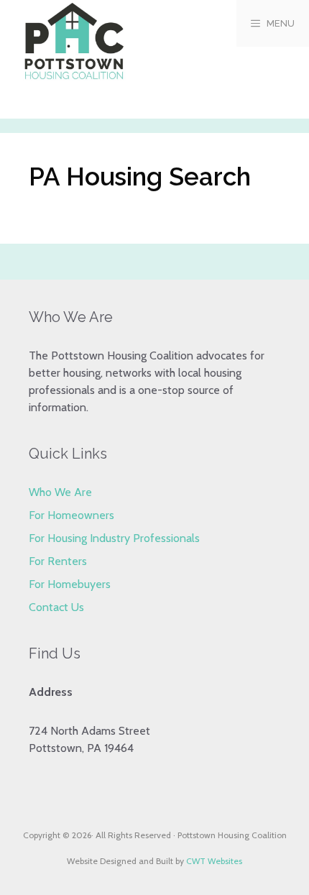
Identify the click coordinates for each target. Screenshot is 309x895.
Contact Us (56, 607)
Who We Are (60, 492)
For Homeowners (71, 515)
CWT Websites (214, 860)
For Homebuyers (70, 584)
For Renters (58, 561)
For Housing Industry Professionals (114, 538)
